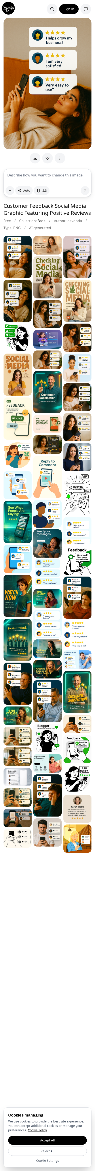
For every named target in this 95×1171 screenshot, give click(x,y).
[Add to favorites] (47, 158)
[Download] (35, 158)
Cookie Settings (47, 1160)
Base (42, 220)
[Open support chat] (85, 9)
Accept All (47, 1140)
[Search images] (52, 9)
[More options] (60, 158)
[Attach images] (10, 190)
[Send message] (85, 190)
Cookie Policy (37, 1130)
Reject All (47, 1151)
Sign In (69, 9)
